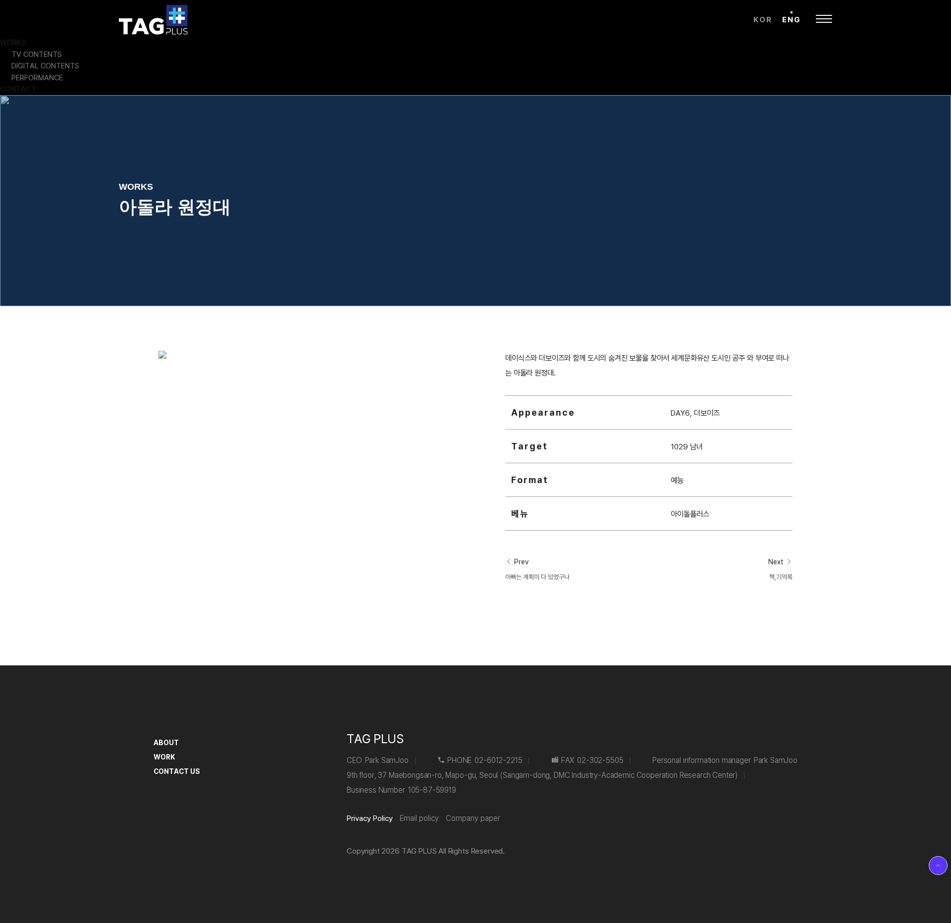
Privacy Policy (370, 818)
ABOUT (166, 743)
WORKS (13, 42)
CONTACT (18, 89)
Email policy (419, 818)
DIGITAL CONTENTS (45, 65)
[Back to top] (938, 865)
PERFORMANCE (37, 77)
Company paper (474, 818)
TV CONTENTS (36, 54)
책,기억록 (780, 577)
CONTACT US (177, 771)
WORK (164, 757)
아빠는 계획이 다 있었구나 (537, 577)
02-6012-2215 (498, 760)
